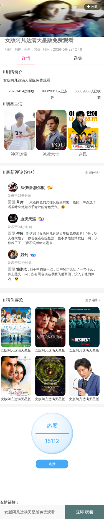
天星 (28, 80)
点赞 (52, 464)
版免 (35, 80)
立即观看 (84, 512)
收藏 (94, 7)
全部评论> (93, 172)
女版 (7, 80)
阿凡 (14, 80)
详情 (26, 58)
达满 (21, 80)
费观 (43, 80)
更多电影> (93, 300)
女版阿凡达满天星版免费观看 (16, 350)
